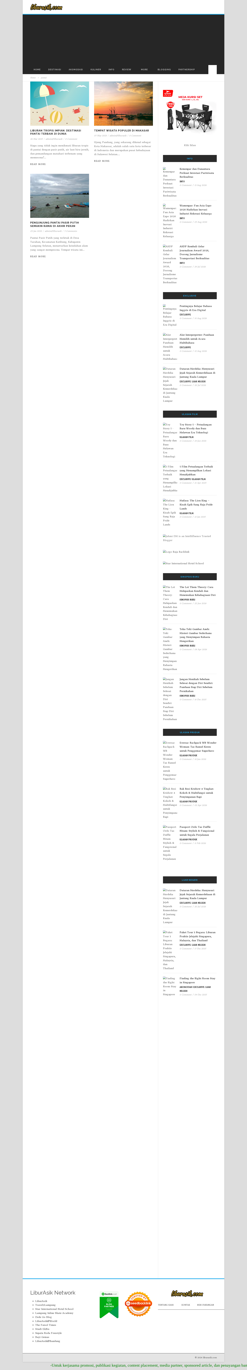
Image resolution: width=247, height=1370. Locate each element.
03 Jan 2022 (36, 231)
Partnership (186, 69)
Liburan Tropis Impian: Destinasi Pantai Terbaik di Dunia (55, 132)
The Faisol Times (45, 1324)
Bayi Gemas (42, 1337)
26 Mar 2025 (36, 139)
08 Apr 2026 (200, 649)
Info (111, 69)
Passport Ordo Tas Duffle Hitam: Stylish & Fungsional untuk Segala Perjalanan (197, 831)
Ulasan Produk (188, 755)
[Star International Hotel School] (190, 564)
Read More (38, 164)
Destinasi (54, 69)
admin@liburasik (54, 139)
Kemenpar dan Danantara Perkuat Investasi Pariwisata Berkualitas (197, 172)
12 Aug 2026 (200, 351)
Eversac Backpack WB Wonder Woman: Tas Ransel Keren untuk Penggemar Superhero (198, 746)
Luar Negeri (198, 381)
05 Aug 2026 (200, 222)
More (144, 69)
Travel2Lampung (45, 1304)
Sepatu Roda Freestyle (48, 1333)
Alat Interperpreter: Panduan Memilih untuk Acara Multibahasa (197, 338)
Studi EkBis (42, 1329)
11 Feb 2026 (200, 843)
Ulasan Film (187, 437)
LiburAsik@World (46, 1321)
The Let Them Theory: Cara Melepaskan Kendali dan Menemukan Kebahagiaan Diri (198, 591)
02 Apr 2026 (200, 805)
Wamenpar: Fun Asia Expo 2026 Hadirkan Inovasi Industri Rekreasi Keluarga (196, 209)
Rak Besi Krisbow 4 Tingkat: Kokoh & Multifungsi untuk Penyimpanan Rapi (197, 792)
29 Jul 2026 (200, 266)
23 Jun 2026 (200, 441)
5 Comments (70, 231)
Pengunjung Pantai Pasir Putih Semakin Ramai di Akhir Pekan (54, 224)
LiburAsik (41, 1301)
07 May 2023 (100, 135)
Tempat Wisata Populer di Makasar (121, 130)
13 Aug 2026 (200, 185)
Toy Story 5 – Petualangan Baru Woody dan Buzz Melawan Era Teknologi (196, 428)
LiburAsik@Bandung (47, 1341)
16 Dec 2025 (200, 699)
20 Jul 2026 (200, 385)
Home (37, 69)
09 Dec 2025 (200, 994)
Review (126, 69)
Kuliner (96, 69)
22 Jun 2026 (200, 603)
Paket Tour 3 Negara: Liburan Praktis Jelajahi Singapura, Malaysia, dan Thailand (197, 936)
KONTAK (185, 1305)
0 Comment (71, 139)
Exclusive (185, 314)
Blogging (164, 69)
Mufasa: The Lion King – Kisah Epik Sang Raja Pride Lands (196, 504)
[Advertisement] (123, 39)
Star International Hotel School (54, 1309)
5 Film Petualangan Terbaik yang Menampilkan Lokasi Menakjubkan (196, 470)
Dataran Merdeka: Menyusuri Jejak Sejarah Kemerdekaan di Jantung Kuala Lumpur (197, 372)
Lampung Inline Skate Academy (54, 1313)
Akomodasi (76, 69)
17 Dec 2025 (200, 948)
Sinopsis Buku (187, 600)
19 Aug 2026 (200, 318)
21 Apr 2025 (200, 483)
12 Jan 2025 (199, 516)
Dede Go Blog (43, 1317)
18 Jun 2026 (200, 759)
